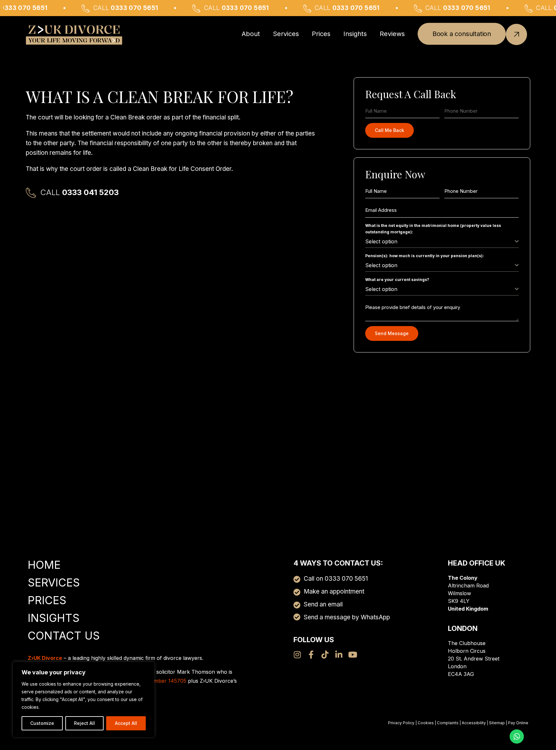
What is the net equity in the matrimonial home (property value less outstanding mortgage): (433, 228)
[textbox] (440, 241)
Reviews (392, 34)
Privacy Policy (401, 722)
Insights (355, 34)
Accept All (126, 723)
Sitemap (497, 722)
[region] (83, 699)
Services (286, 34)
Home (44, 564)
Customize (42, 723)
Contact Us (64, 635)
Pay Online (518, 722)
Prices (321, 34)
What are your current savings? (397, 279)
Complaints (448, 722)
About (251, 34)
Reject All (84, 723)
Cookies (426, 722)
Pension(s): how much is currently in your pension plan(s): (424, 255)
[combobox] (442, 241)
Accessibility (474, 722)
